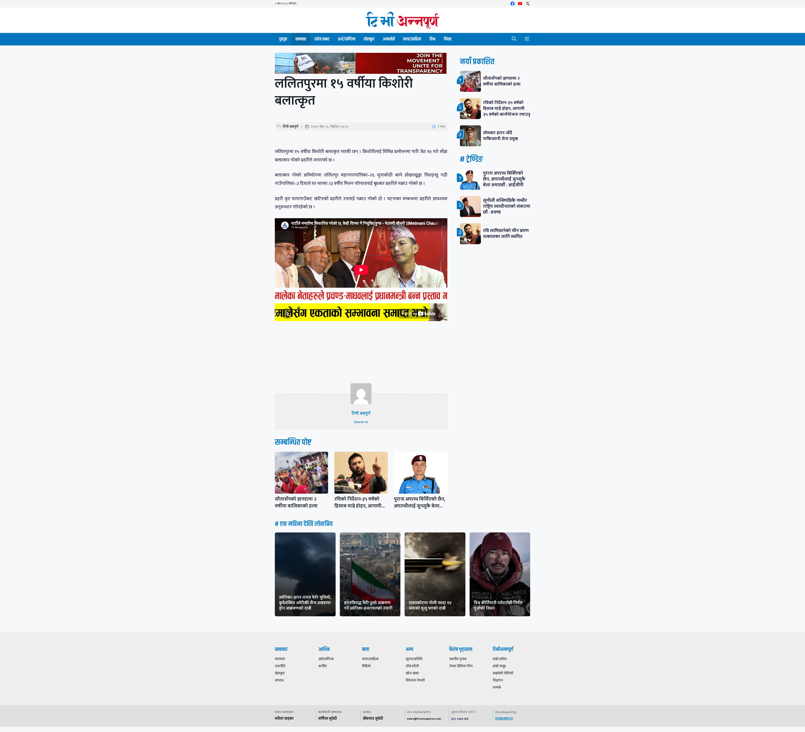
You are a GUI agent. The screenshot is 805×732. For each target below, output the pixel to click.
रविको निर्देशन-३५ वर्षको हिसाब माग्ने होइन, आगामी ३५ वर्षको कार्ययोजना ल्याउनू (506, 108)
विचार (448, 39)
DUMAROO (504, 718)
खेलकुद (369, 39)
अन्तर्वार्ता (389, 39)
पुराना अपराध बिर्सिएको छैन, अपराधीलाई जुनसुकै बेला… (419, 502)
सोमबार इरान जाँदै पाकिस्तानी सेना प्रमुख (500, 135)
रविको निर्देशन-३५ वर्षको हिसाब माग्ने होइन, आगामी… (359, 502)
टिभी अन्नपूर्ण (290, 127)
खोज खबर (322, 39)
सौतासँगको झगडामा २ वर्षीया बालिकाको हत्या (296, 502)
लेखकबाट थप (361, 422)
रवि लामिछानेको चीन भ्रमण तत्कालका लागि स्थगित (506, 233)
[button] (514, 39)
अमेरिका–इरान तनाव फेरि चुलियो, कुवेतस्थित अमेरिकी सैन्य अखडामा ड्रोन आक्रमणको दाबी (305, 603)
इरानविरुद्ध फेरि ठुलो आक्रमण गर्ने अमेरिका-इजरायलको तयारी (368, 605)
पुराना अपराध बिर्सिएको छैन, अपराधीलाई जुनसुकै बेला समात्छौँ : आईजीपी (504, 179)
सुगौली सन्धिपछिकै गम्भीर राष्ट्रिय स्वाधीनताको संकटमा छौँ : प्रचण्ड (506, 206)
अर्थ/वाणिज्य (346, 39)
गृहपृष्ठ (283, 39)
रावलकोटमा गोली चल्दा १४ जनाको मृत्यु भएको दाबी (430, 605)
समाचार (300, 39)
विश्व (432, 39)
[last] (361, 64)
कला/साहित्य (412, 39)
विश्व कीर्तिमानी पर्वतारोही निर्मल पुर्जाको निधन (498, 605)
